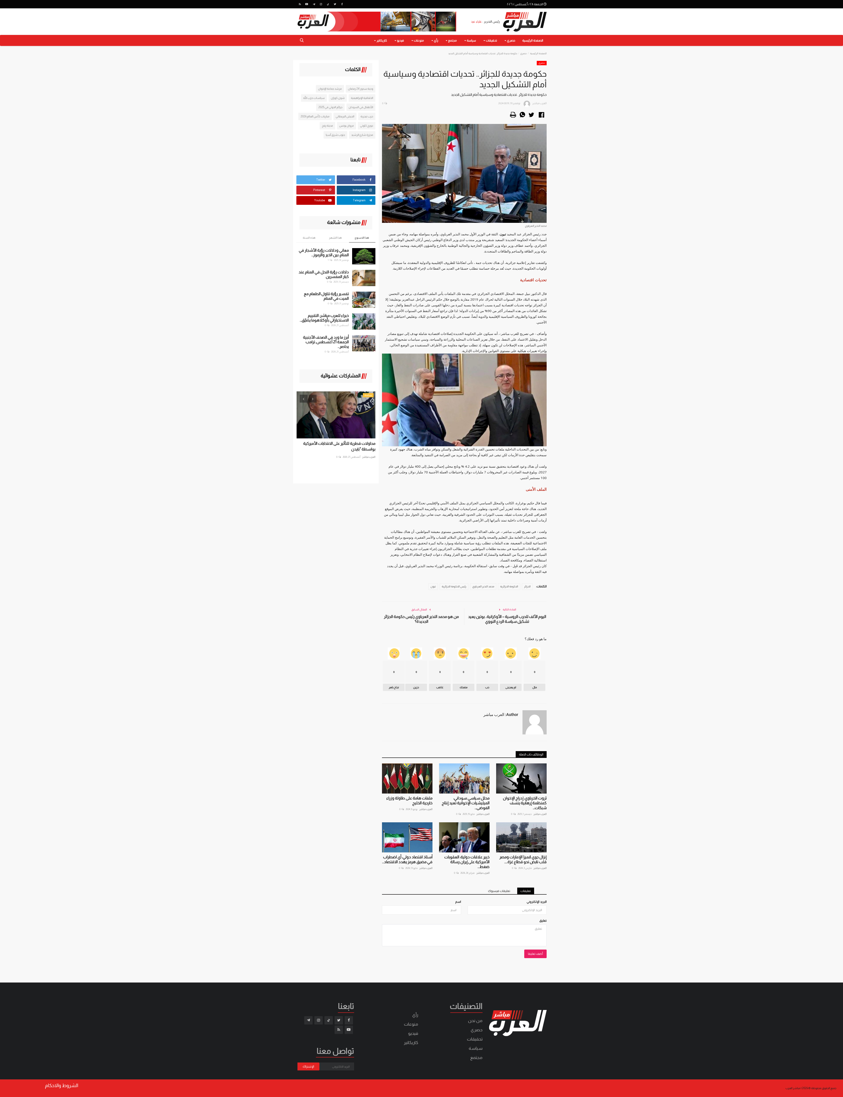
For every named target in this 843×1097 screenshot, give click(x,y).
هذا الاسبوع (362, 237)
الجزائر (527, 586)
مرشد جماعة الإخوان (330, 88)
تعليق (543, 920)
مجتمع (476, 1057)
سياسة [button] (471, 40)
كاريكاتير (411, 1042)
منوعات (411, 1024)
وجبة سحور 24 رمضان (360, 88)
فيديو (413, 1033)
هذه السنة (309, 237)
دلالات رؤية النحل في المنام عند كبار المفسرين (324, 274)
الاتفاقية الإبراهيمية (362, 98)
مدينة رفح (327, 125)
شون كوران (338, 98)
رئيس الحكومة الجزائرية (454, 586)
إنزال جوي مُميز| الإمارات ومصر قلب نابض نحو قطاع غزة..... (523, 859)
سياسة (476, 1048)
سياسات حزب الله (314, 98)
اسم (458, 901)
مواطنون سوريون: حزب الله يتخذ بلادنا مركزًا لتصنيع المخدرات (340, 446)
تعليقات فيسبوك (499, 891)
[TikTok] (327, 4)
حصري (523, 53)
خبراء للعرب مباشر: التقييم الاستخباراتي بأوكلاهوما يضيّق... (324, 317)
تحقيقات (475, 1039)
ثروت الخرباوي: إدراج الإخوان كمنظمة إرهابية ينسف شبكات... (525, 803)
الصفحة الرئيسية (532, 40)
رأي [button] (435, 40)
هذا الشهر (335, 237)
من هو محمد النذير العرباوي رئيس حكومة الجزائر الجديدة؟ (421, 619)
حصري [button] (510, 40)
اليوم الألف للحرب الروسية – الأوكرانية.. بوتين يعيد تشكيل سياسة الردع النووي (507, 619)
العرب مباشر (540, 814)
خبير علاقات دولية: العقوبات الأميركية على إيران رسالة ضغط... (467, 862)
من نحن (475, 1020)
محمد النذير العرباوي (483, 586)
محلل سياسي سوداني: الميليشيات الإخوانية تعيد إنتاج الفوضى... (466, 803)
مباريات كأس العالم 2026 (315, 116)
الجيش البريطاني (345, 116)
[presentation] (304, 399)
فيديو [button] (400, 40)
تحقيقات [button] (491, 40)
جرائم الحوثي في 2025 (330, 107)
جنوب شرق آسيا (335, 134)
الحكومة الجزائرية (509, 586)
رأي (415, 1014)
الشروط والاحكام (61, 1085)
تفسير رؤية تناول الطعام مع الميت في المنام (326, 296)
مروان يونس (346, 125)
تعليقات (526, 891)
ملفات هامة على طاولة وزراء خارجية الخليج (409, 800)
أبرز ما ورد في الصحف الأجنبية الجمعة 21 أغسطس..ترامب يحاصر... (326, 342)
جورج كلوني (366, 125)
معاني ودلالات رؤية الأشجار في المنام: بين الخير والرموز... (324, 252)
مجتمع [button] (452, 40)
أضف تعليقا (535, 953)
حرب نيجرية (366, 116)
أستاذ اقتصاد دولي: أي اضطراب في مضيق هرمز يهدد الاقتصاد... (407, 859)
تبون (433, 586)
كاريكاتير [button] (381, 40)
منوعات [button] (418, 40)
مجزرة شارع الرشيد (362, 134)
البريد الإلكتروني (537, 901)
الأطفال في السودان (361, 107)
